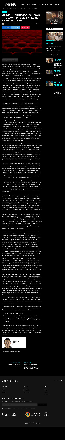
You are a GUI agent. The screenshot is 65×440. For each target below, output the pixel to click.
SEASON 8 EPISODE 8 (54, 45)
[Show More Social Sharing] (31, 27)
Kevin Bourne (8, 23)
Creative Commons (16, 351)
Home (3, 8)
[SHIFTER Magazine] (10, 4)
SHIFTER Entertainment (34, 422)
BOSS (51, 4)
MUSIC (28, 4)
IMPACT (47, 4)
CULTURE (41, 4)
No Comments (32, 23)
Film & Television (50, 40)
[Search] (62, 4)
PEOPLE (23, 4)
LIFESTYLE (34, 4)
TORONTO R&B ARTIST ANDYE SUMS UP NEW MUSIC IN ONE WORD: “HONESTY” (58, 89)
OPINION (57, 4)
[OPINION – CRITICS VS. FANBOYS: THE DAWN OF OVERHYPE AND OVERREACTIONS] (22, 43)
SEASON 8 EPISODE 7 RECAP (58, 62)
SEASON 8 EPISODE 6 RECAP (58, 74)
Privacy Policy (27, 408)
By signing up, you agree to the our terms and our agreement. (19, 408)
